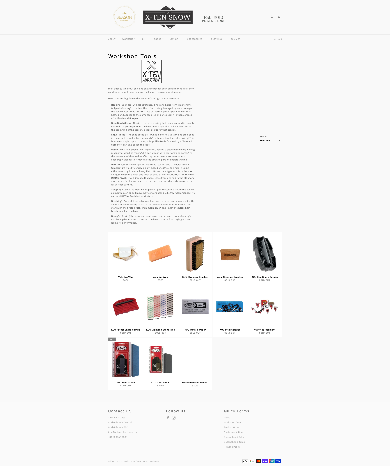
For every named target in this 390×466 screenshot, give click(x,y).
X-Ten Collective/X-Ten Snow (128, 461)
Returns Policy (232, 446)
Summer (236, 39)
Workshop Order (233, 422)
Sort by (263, 136)
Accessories (195, 39)
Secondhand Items (234, 441)
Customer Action (233, 432)
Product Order (231, 427)
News (227, 417)
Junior (174, 39)
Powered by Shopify (150, 461)
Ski (144, 39)
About (111, 39)
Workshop (128, 39)
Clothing (216, 39)
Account (278, 39)
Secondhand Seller (234, 437)
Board (158, 39)
